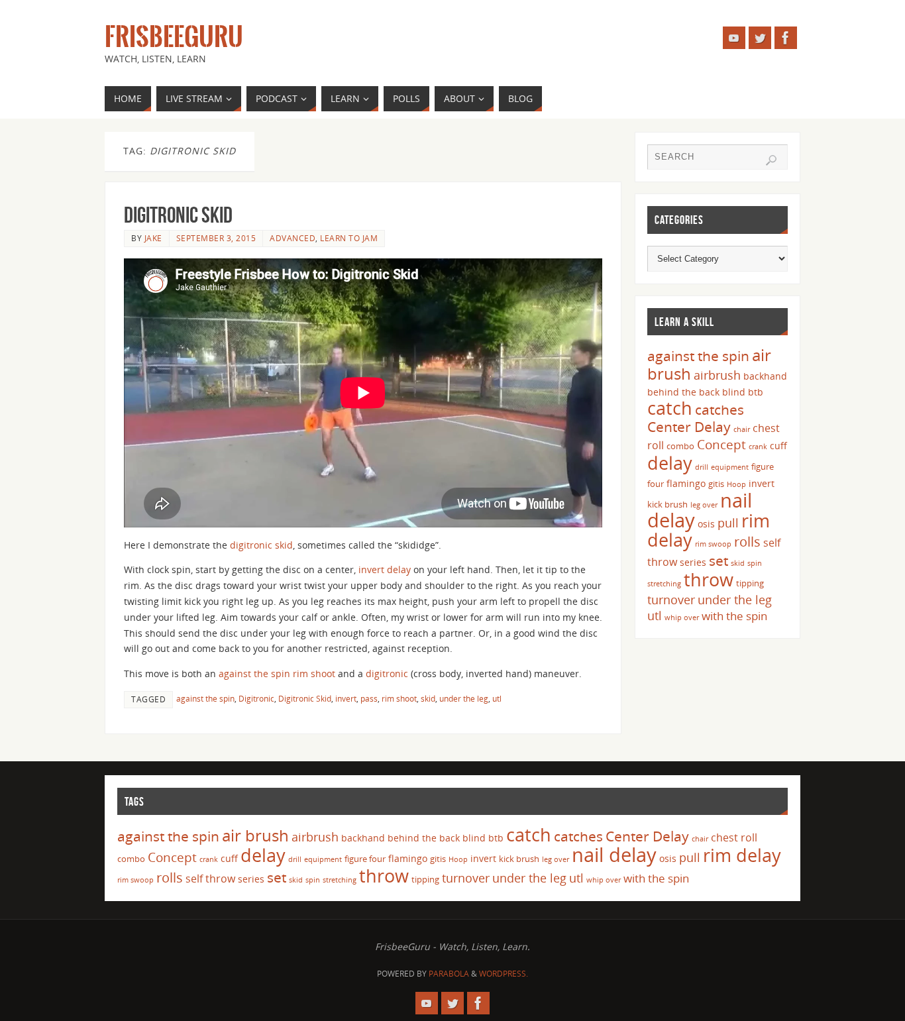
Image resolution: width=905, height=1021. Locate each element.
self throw (210, 878)
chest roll (734, 837)
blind (733, 392)
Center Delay (689, 426)
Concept (721, 444)
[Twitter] (760, 38)
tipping (750, 583)
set (718, 560)
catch (669, 408)
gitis (716, 484)
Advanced (292, 238)
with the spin (734, 615)
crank (758, 446)
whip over (682, 617)
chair (741, 429)
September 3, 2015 (216, 238)
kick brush (667, 504)
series (693, 562)
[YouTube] (734, 38)
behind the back (683, 392)
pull (728, 523)
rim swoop (713, 544)
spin (754, 563)
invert (345, 698)
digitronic (387, 673)
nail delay (614, 854)
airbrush (717, 375)
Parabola (449, 973)
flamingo (686, 483)
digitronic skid (261, 545)
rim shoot (314, 673)
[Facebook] (785, 38)
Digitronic (256, 698)
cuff (778, 445)
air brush (255, 835)
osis (706, 523)
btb (755, 392)
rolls (747, 542)
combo (680, 446)
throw (708, 579)
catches (719, 409)
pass (369, 698)
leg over (704, 505)
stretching (664, 583)
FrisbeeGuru (174, 37)
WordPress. (503, 973)
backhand (765, 376)
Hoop (736, 484)
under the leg (463, 698)
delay (669, 463)
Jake (153, 238)
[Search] (771, 160)
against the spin (254, 673)
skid (428, 698)
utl (497, 698)
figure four (365, 859)
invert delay (384, 569)
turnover (671, 600)
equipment (730, 467)
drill (701, 467)
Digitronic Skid (178, 215)
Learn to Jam (349, 238)
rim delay (742, 855)
